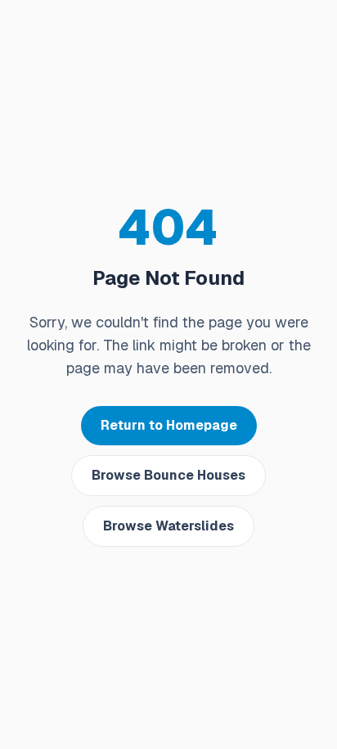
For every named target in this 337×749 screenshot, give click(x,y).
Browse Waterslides (168, 526)
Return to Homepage (169, 425)
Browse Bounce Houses (168, 475)
